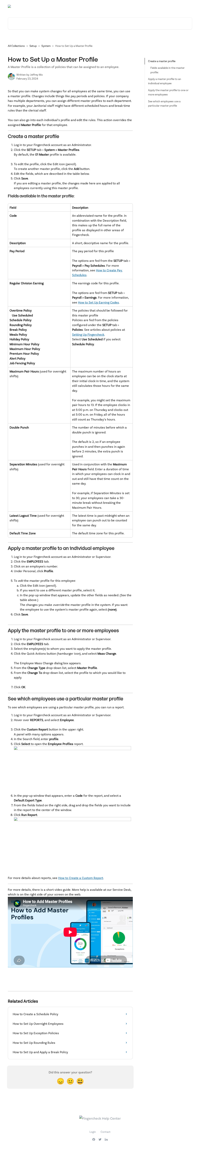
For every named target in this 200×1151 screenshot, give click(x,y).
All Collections (16, 45)
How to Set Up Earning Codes (98, 302)
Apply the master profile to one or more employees (168, 92)
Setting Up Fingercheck (88, 334)
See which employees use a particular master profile (164, 103)
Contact (106, 1131)
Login (92, 1131)
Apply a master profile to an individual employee (164, 81)
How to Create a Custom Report (80, 878)
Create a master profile (161, 61)
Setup (33, 45)
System (46, 45)
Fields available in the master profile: (167, 70)
